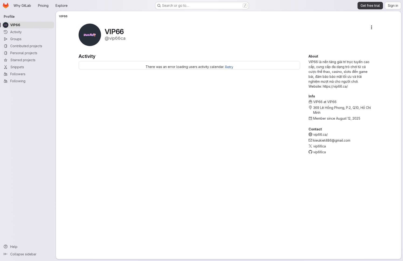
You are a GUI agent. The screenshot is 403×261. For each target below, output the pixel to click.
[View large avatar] (90, 34)
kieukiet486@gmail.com (331, 140)
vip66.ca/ (320, 134)
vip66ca (319, 146)
